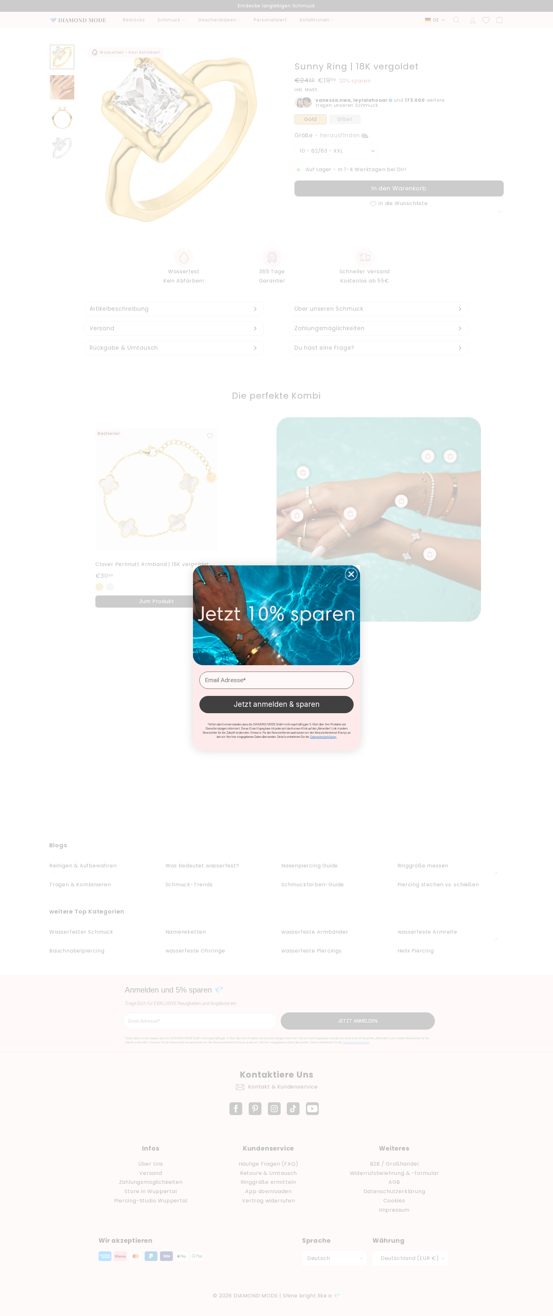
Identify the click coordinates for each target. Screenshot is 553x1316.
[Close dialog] (351, 574)
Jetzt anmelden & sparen (277, 704)
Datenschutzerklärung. (323, 736)
